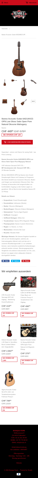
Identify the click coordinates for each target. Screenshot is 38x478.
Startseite (4, 28)
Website (19, 463)
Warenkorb (32, 2)
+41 (17, 440)
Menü (6, 2)
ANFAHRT (23, 449)
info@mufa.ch (21, 442)
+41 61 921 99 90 (21, 438)
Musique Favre (13, 470)
